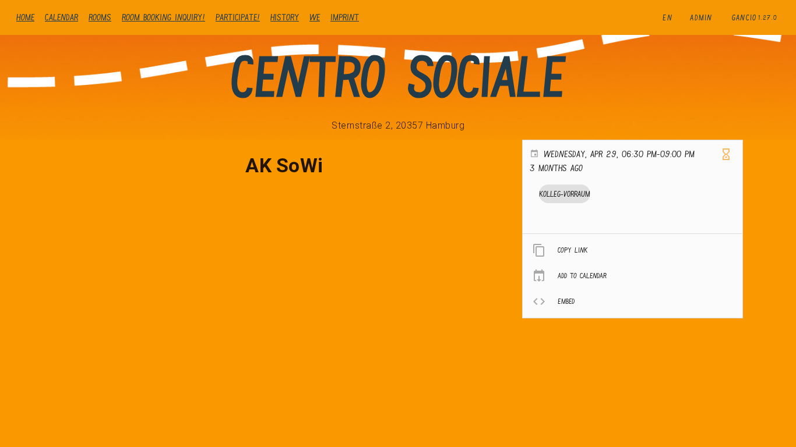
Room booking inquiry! (163, 17)
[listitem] (632, 250)
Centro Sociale (398, 76)
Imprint (344, 17)
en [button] (667, 17)
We (314, 17)
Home (25, 17)
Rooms (100, 17)
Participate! (238, 17)
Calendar (61, 17)
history (284, 17)
